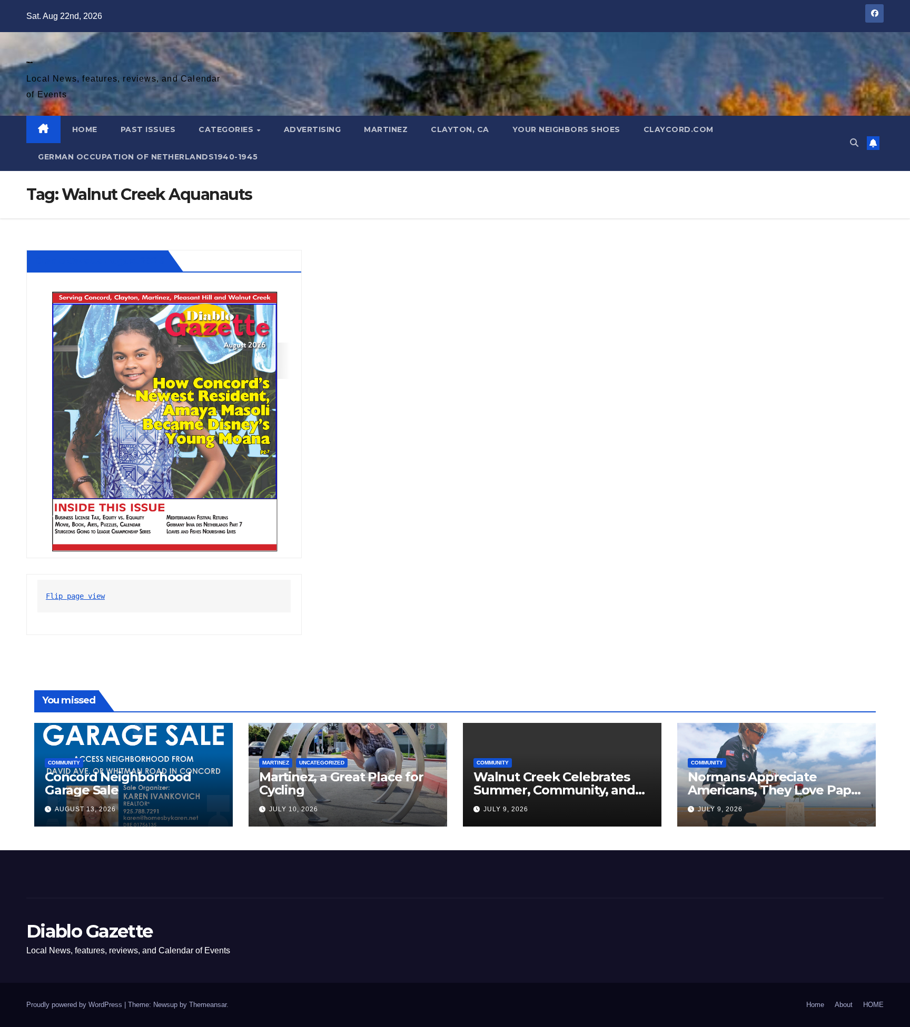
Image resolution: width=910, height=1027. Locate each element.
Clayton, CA (460, 129)
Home (815, 1005)
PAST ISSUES (148, 129)
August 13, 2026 (85, 809)
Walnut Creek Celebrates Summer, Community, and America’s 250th (554, 790)
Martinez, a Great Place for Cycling (341, 783)
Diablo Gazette (29, 62)
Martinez (386, 129)
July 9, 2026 (505, 809)
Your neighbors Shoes (566, 129)
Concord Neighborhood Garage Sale (118, 783)
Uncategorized (321, 763)
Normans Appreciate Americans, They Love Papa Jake (773, 790)
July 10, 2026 (293, 809)
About (844, 1005)
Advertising (312, 129)
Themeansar (207, 1005)
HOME (84, 129)
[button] (854, 142)
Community (64, 763)
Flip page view (75, 596)
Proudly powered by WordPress (75, 1005)
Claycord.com (679, 129)
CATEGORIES (227, 129)
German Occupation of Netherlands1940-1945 (148, 157)
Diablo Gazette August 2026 (99, 261)
